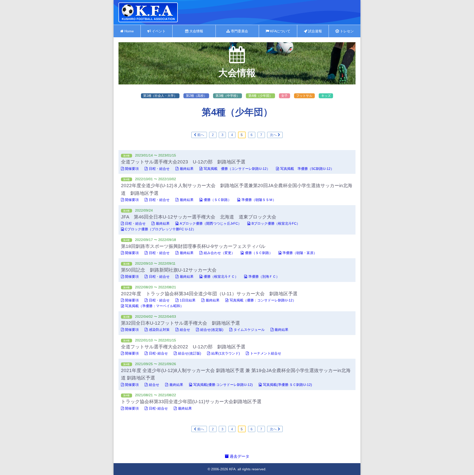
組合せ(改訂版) (189, 353)
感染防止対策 (159, 330)
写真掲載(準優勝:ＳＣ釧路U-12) (287, 385)
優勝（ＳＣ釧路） (217, 200)
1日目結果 (188, 300)
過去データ (239, 456)
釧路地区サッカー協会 (148, 12)
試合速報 (314, 31)
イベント (158, 31)
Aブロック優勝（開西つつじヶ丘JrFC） (210, 223)
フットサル (304, 96)
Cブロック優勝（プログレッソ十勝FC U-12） (160, 229)
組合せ (185, 330)
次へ (274, 135)
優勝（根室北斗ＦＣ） (221, 276)
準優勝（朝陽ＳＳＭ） (258, 200)
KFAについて (279, 31)
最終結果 (187, 169)
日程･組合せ (158, 353)
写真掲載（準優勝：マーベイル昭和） (154, 306)
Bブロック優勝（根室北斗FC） (276, 223)
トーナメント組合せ (265, 353)
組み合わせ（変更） (219, 253)
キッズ (326, 96)
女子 (284, 96)
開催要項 (132, 169)
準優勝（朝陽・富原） (299, 253)
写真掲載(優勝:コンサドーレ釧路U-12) (223, 385)
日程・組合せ (159, 169)
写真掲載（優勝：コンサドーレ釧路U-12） (263, 300)
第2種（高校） (196, 96)
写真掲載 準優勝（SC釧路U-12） (307, 169)
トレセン (346, 31)
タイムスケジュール (249, 330)
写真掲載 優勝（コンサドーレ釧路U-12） (237, 169)
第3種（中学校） (228, 96)
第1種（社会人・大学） (160, 96)
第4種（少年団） (260, 96)
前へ (200, 135)
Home (128, 31)
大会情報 (195, 31)
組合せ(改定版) (211, 330)
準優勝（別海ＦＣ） (263, 276)
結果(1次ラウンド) (225, 353)
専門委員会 (239, 31)
